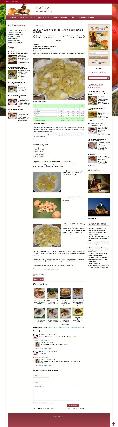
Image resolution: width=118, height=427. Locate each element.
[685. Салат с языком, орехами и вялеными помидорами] (65, 319)
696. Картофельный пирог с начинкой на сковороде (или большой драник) (98, 265)
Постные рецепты (14, 40)
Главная (6, 1)
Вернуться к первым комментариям (43, 408)
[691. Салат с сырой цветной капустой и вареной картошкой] (52, 319)
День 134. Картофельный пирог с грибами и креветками (72, 36)
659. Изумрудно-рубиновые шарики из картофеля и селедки (18, 96)
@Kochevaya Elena (45, 344)
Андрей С (92, 253)
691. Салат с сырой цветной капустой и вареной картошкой (52, 322)
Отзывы (72, 17)
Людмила (92, 242)
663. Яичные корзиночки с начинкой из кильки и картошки (18, 83)
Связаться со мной (86, 17)
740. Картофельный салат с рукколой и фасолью (39, 302)
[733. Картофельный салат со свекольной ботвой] (52, 299)
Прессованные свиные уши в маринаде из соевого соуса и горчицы (99, 249)
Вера (90, 263)
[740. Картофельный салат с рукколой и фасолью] (39, 299)
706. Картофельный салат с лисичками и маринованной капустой (78, 303)
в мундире (81, 171)
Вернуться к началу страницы (76, 408)
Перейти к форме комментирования (43, 331)
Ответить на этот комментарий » (41, 340)
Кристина (42, 342)
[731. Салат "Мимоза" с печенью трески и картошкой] (65, 299)
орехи (52, 269)
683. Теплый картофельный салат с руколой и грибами (78, 319)
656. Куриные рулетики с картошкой (16, 110)
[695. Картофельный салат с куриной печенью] (39, 319)
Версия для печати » (42, 274)
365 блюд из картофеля (36, 17)
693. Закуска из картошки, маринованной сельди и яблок (18, 67)
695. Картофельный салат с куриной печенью (39, 322)
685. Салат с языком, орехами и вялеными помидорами (65, 322)
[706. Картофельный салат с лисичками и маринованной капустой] (78, 299)
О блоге (21, 17)
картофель (46, 269)
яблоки (57, 269)
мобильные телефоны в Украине (45, 261)
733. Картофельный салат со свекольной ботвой (52, 302)
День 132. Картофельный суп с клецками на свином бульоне (44, 36)
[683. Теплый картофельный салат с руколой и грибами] (78, 316)
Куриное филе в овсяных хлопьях (96, 109)
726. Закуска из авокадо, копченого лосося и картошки (18, 52)
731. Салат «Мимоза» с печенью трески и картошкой (65, 303)
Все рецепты (14, 1)
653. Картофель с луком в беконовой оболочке (96, 124)
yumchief (92, 232)
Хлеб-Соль (43, 7)
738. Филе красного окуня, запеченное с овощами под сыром (96, 93)
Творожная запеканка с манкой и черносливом (98, 153)
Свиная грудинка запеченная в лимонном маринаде (97, 139)
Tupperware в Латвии (57, 17)
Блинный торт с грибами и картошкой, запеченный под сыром (99, 238)
